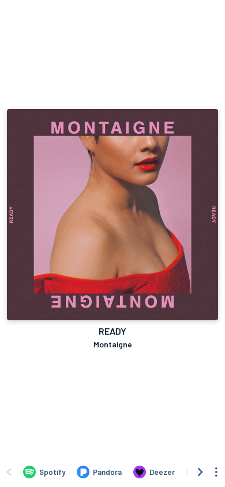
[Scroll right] (200, 472)
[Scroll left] (8, 472)
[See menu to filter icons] (216, 472)
